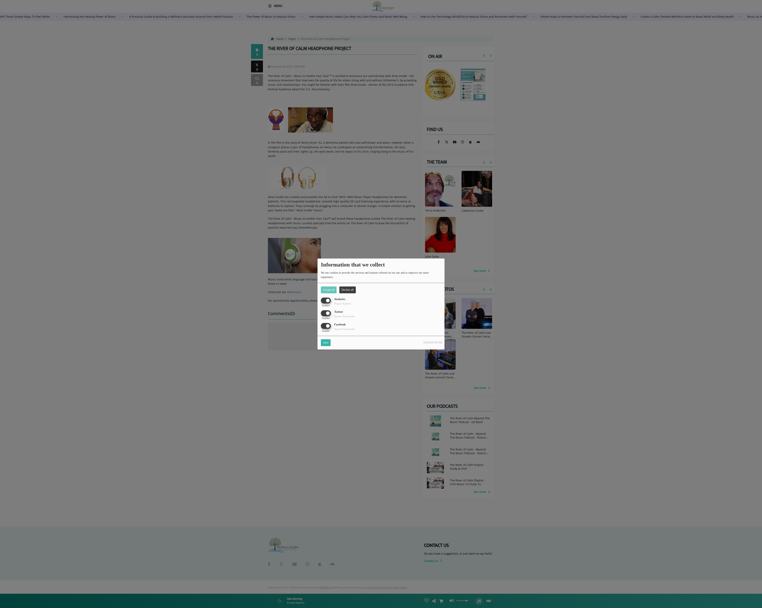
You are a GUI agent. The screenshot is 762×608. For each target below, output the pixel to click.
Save (325, 342)
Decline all (348, 289)
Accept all (328, 289)
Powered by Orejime (432, 342)
